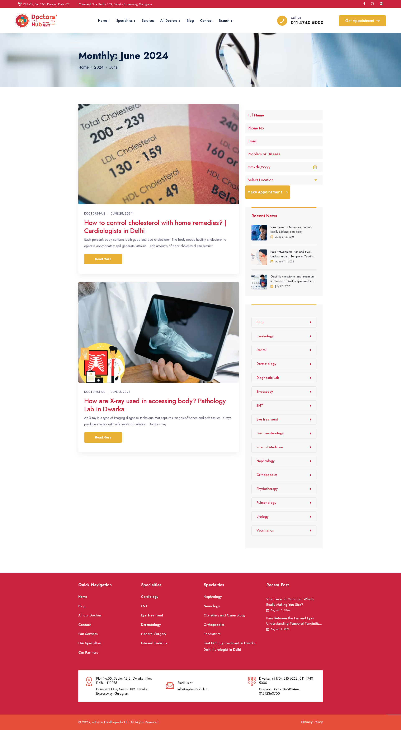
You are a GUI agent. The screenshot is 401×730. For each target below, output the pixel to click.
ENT (259, 405)
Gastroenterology (270, 433)
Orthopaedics (266, 474)
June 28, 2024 (122, 213)
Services (148, 20)
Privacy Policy (312, 722)
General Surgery (153, 634)
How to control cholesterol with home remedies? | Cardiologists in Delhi (155, 226)
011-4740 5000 (307, 23)
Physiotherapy (267, 488)
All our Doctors (90, 615)
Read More (103, 259)
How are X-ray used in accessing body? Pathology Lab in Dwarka (155, 405)
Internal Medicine (269, 447)
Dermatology (266, 363)
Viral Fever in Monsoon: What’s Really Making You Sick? (291, 229)
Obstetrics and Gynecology (224, 615)
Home (102, 20)
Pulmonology (266, 502)
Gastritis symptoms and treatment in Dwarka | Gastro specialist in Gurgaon (292, 278)
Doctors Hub (94, 213)
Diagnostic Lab (267, 377)
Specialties (124, 20)
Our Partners (88, 652)
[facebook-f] (364, 3)
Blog (190, 20)
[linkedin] (381, 3)
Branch (224, 20)
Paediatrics (212, 634)
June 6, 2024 (121, 392)
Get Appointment (359, 20)
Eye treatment (267, 419)
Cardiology (265, 336)
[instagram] (372, 3)
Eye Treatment (152, 615)
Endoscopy (264, 391)
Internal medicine (154, 643)
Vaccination (265, 530)
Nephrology (265, 461)
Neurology (212, 606)
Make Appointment (264, 192)
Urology (262, 516)
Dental (261, 350)
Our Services (88, 634)
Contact (206, 20)
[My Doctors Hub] (36, 21)
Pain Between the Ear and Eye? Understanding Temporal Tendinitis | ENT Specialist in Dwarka (293, 254)
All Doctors (168, 20)
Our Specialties (89, 643)
